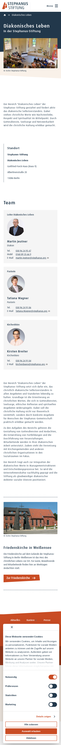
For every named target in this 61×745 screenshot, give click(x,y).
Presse (47, 620)
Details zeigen (43, 716)
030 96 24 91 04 (23, 361)
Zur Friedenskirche (18, 578)
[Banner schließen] (12, 627)
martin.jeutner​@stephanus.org (31, 258)
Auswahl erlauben (31, 731)
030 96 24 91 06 (23, 307)
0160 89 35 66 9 (23, 254)
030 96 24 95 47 (23, 251)
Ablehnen (31, 738)
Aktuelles (15, 620)
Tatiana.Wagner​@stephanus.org (32, 311)
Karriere (31, 620)
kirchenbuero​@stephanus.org (30, 364)
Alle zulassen (31, 724)
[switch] (53, 686)
